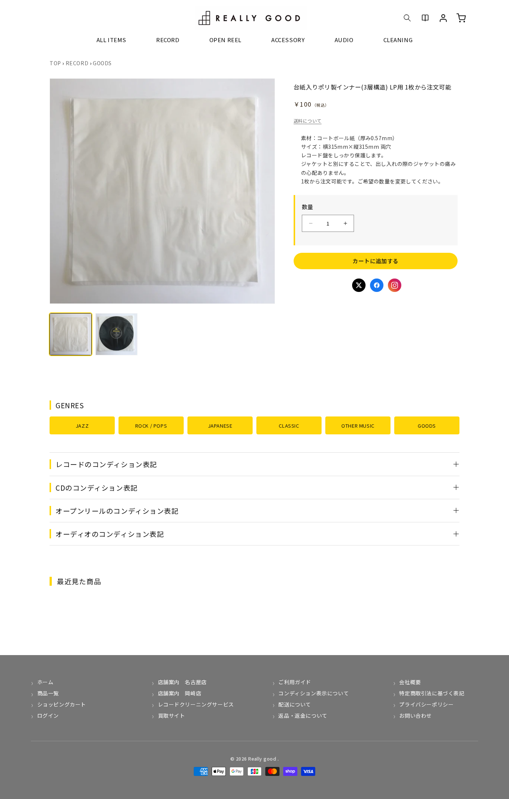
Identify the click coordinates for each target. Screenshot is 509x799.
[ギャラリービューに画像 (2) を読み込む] (116, 334)
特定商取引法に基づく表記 (431, 693)
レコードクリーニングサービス (196, 704)
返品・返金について (302, 715)
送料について (308, 120)
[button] (407, 18)
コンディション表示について (313, 693)
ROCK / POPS (151, 425)
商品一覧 (48, 693)
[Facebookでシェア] (376, 285)
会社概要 (410, 682)
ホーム (45, 682)
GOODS (102, 63)
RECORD (77, 63)
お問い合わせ (415, 715)
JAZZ (82, 425)
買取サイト (171, 715)
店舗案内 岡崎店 (179, 693)
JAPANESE (220, 425)
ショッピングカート (61, 704)
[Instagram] (394, 285)
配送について (294, 704)
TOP (55, 63)
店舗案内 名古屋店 (182, 682)
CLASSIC (289, 425)
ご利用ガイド (294, 682)
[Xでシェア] (359, 285)
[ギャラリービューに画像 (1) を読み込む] (71, 334)
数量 (307, 207)
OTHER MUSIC (357, 425)
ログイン (48, 715)
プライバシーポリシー (426, 704)
